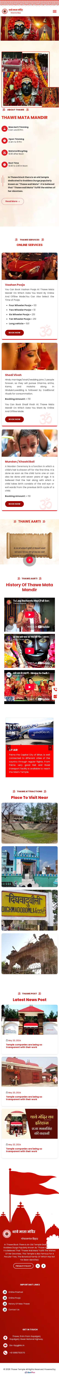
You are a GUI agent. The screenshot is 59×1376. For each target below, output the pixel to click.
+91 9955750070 (17, 1352)
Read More (11, 201)
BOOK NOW (14, 332)
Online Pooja (14, 1298)
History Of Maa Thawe (19, 1303)
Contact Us (14, 1309)
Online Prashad (16, 1292)
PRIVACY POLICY (23, 1266)
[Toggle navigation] (54, 11)
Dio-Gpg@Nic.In (16, 1345)
